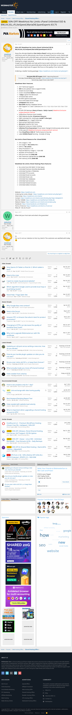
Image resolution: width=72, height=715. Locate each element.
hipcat (68, 375)
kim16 (68, 282)
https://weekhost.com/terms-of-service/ (39, 206)
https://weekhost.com (28, 192)
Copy (39, 490)
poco (8, 435)
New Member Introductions (26, 277)
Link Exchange (26, 394)
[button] (25, 12)
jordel (8, 414)
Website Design (26, 296)
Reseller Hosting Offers (28, 695)
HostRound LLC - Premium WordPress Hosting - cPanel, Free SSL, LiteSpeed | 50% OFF (24, 424)
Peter (8, 386)
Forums (11, 12)
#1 (69, 44)
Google (20, 291)
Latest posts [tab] (5, 464)
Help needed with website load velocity (21, 404)
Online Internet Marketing (36, 350)
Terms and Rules (29, 713)
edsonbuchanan (66, 391)
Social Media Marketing (7, 689)
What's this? (67, 494)
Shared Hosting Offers (24, 427)
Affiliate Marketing (24, 400)
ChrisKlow (67, 399)
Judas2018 (67, 318)
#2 (69, 212)
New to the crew (13, 275)
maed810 (9, 313)
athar (8, 283)
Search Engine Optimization (27, 307)
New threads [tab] (14, 464)
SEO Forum (4, 684)
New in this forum (13, 311)
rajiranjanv (67, 386)
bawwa (8, 375)
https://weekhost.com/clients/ (32, 196)
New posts (4, 15)
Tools (39, 494)
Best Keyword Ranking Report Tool (19, 398)
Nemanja (9, 364)
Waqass (9, 459)
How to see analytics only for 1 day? (20, 385)
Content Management (33, 358)
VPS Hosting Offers (23, 459)
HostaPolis (67, 268)
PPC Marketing (5, 692)
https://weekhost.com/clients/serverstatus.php (41, 202)
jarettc (8, 277)
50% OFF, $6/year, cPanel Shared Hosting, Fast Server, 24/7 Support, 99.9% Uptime (25, 432)
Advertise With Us (50, 696)
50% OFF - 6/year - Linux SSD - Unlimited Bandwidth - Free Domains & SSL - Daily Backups (24, 440)
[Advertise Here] (28, 626)
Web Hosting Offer (27, 689)
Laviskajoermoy (11, 358)
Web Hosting (26, 370)
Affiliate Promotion (27, 686)
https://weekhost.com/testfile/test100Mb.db (40, 200)
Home (4, 12)
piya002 (9, 451)
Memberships (31, 12)
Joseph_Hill (9, 271)
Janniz (68, 307)
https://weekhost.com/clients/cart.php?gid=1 (53, 71)
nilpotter (9, 400)
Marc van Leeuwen (11, 350)
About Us (48, 690)
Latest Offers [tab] (5, 499)
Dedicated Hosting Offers (29, 701)
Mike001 (68, 276)
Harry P (9, 329)
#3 (69, 233)
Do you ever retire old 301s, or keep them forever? (25, 362)
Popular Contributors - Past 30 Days (51, 499)
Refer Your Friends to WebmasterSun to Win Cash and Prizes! (52, 469)
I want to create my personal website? (21, 281)
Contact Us (48, 698)
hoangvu (9, 307)
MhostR (9, 427)
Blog (46, 693)
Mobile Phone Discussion (27, 271)
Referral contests (43, 464)
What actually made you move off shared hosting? (25, 368)
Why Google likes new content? (18, 305)
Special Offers (26, 684)
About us (37, 713)
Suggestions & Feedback (26, 337)
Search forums (12, 15)
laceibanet (67, 411)
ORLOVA (9, 337)
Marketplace (48, 701)
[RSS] (47, 713)
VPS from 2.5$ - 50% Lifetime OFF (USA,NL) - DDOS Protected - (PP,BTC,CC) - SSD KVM (25, 456)
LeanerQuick (10, 296)
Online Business (5, 686)
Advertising (41, 12)
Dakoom (9, 406)
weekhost (5, 27)
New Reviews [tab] (14, 499)
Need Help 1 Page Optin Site (17, 295)
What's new (19, 12)
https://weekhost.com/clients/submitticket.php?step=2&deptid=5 (42, 198)
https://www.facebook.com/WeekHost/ (34, 204)
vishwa (68, 334)
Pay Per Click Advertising (27, 321)
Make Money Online (7, 701)
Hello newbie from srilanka (17, 374)
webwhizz (7, 222)
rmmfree (68, 405)
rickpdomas (10, 321)
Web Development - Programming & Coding (29, 283)
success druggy (11, 394)
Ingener (68, 312)
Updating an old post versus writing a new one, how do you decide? (18, 469)
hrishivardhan (66, 326)
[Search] (69, 12)
